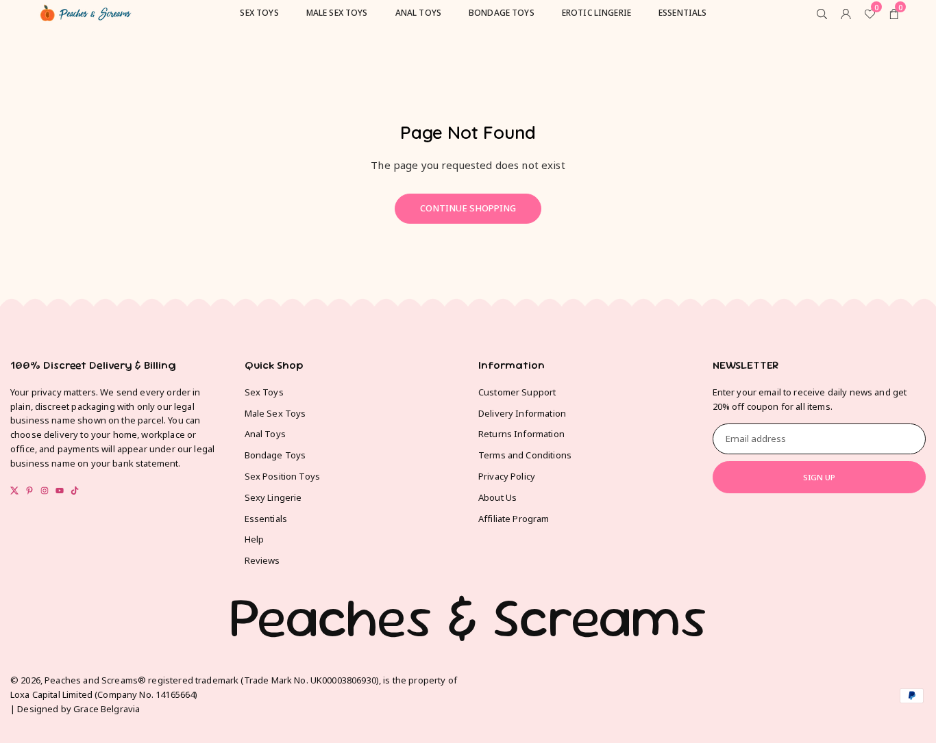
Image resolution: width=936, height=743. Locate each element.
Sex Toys (264, 392)
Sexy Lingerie (273, 497)
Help (254, 539)
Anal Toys (265, 434)
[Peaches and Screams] (85, 11)
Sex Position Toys (283, 476)
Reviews (262, 560)
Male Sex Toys (275, 413)
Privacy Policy (506, 476)
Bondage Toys (275, 455)
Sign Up (819, 477)
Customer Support (517, 392)
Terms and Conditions (524, 455)
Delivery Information (522, 413)
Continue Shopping (468, 208)
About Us (497, 497)
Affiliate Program (514, 518)
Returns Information (521, 434)
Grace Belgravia (106, 709)
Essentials (266, 518)
